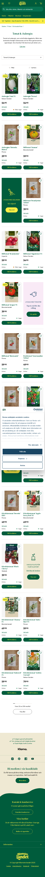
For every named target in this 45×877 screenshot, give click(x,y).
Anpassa (21, 458)
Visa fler (22, 712)
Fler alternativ (33, 445)
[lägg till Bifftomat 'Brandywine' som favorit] (19, 234)
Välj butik (4, 107)
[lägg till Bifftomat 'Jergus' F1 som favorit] (19, 285)
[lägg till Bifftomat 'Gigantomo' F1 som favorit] (40, 234)
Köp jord (11, 210)
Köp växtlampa (12, 470)
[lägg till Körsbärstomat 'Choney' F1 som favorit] (19, 600)
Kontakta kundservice (22, 812)
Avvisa (22, 465)
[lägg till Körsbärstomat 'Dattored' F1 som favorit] (19, 653)
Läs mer (22, 46)
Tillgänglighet (35, 866)
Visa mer (33, 577)
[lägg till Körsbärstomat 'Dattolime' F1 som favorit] (40, 600)
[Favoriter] (9, 3)
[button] (22, 844)
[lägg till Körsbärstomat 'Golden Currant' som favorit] (40, 653)
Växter (4, 26)
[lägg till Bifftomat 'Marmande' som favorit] (19, 336)
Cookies (8, 866)
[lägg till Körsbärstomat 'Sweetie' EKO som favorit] (19, 493)
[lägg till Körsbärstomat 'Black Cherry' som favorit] (19, 546)
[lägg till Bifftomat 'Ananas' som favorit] (40, 127)
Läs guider (33, 314)
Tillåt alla (22, 451)
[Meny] (3, 3)
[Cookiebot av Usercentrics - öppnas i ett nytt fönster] (33, 409)
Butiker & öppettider (22, 831)
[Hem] (22, 3)
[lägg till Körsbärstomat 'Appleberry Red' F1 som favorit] (40, 493)
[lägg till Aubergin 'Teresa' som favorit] (40, 76)
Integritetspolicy (16, 866)
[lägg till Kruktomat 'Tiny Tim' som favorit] (19, 389)
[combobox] (24, 9)
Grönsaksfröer (17, 26)
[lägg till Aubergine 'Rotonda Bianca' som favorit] (19, 127)
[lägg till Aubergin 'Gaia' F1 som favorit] (19, 76)
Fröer (9, 26)
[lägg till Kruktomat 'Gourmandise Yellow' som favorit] (40, 336)
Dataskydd (26, 866)
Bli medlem (22, 780)
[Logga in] (35, 3)
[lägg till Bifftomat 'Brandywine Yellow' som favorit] (40, 180)
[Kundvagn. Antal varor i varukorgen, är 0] (40, 3)
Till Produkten (14, 114)
